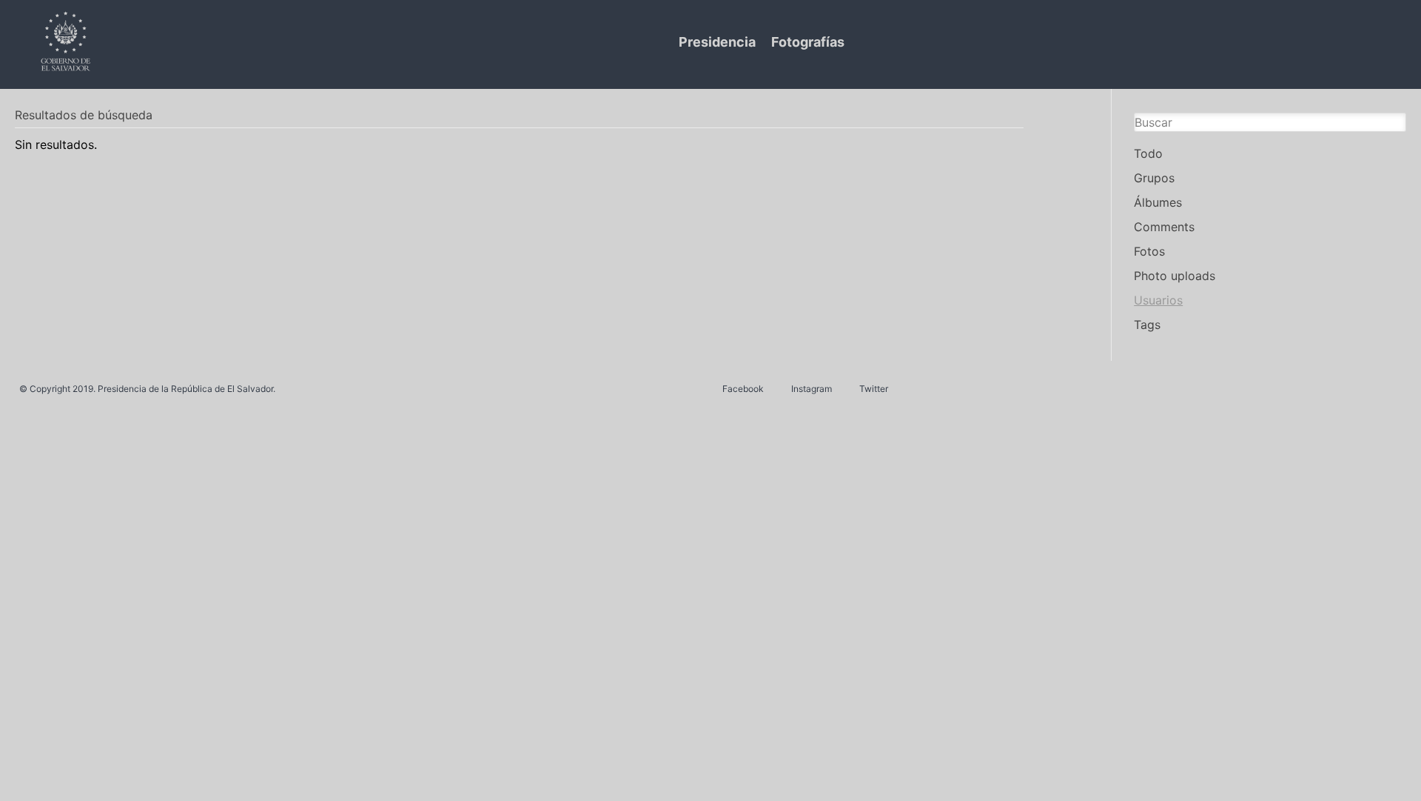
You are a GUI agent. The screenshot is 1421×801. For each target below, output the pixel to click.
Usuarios (1158, 300)
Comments (1164, 226)
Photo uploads (1174, 275)
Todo (1148, 153)
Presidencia (717, 42)
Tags (1147, 324)
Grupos (1154, 177)
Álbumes (1158, 202)
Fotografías (807, 42)
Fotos (1149, 251)
